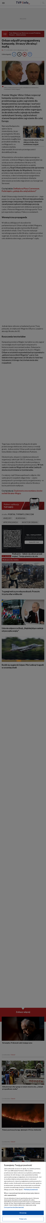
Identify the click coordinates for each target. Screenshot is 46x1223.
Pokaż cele (23, 1219)
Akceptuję (22, 1213)
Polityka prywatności (31, 1189)
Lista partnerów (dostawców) (14, 1207)
